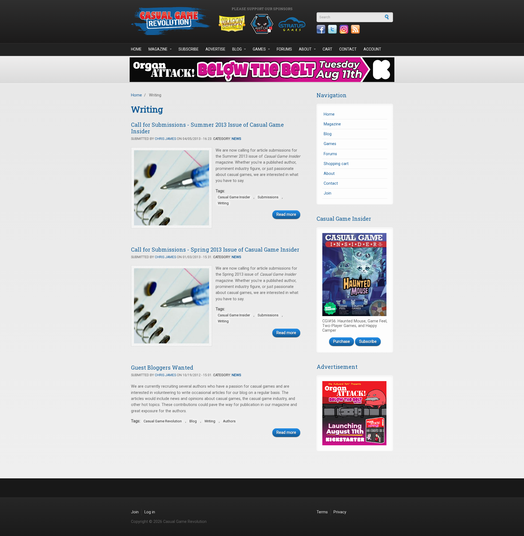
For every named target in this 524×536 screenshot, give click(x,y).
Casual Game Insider (234, 197)
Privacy (340, 512)
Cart (327, 49)
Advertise (215, 49)
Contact (348, 49)
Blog (237, 49)
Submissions (268, 197)
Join (327, 193)
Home (136, 49)
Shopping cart (336, 163)
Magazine (158, 49)
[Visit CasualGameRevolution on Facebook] (321, 29)
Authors (229, 421)
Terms (322, 512)
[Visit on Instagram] (344, 29)
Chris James (165, 139)
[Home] (172, 21)
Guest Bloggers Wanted (162, 367)
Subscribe (188, 49)
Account (372, 49)
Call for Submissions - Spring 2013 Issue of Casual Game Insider (215, 249)
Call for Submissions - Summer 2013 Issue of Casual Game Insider (207, 128)
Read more (286, 214)
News (236, 139)
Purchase (341, 341)
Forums (284, 49)
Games (259, 49)
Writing (223, 203)
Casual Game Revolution (163, 421)
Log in (149, 512)
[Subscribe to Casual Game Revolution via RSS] (355, 29)
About (305, 49)
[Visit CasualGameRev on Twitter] (332, 29)
